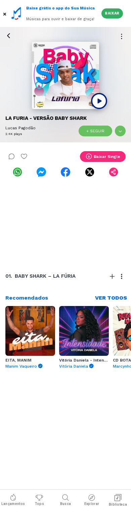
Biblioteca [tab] (118, 504)
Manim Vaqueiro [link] (21, 366)
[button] (5, 13)
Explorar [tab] (91, 504)
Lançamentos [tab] (13, 504)
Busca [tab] (65, 504)
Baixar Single (107, 156)
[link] (17, 172)
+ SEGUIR (95, 131)
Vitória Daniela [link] (73, 366)
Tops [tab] (39, 504)
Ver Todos (111, 298)
